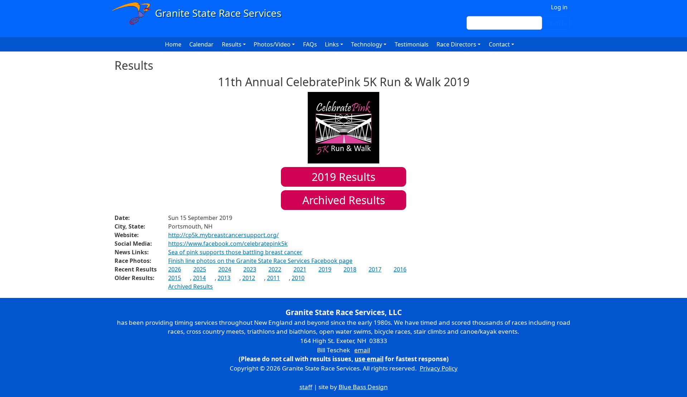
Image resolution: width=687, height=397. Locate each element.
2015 (174, 278)
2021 (299, 269)
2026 (174, 269)
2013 (224, 278)
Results (343, 177)
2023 (249, 269)
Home (173, 44)
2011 (273, 278)
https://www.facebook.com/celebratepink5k (228, 243)
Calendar (201, 44)
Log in (559, 7)
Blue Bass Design (363, 387)
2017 (375, 269)
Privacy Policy (439, 368)
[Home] (199, 13)
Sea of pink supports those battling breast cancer (235, 252)
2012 (248, 278)
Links (332, 44)
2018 (350, 269)
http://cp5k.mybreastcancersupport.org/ (223, 235)
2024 (224, 269)
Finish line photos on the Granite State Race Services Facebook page (260, 261)
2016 (400, 269)
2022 (274, 269)
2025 (199, 269)
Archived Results (343, 200)
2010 (298, 278)
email (362, 350)
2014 (199, 278)
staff (305, 387)
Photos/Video (272, 44)
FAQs (310, 44)
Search (556, 23)
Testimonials (412, 44)
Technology (366, 44)
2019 (324, 269)
